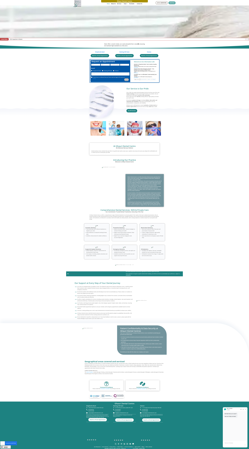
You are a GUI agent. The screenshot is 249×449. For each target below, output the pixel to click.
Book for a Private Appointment (100, 55)
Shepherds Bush (100, 52)
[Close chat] (245, 409)
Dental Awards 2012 (15, 39)
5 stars (96, 440)
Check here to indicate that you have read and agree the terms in (111, 78)
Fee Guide (131, 3)
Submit (126, 79)
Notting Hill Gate (124, 52)
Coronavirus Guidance (105, 388)
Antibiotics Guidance (141, 388)
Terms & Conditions (128, 446)
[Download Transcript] (243, 409)
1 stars (88, 440)
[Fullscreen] (241, 409)
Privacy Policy (112, 446)
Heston (149, 52)
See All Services (132, 110)
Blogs (143, 446)
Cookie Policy (120, 446)
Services (119, 3)
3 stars (92, 440)
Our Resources (97, 446)
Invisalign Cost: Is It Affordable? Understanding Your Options (145, 75)
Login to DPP (137, 446)
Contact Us (139, 3)
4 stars (94, 440)
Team (125, 3)
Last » (154, 79)
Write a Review (149, 446)
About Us (113, 3)
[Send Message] (245, 445)
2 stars (90, 440)
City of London (89, 372)
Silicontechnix (129, 448)
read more (136, 67)
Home (108, 3)
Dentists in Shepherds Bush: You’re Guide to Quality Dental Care (145, 65)
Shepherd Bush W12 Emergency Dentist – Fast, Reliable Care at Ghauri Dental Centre (144, 69)
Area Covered (105, 446)
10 (148, 79)
